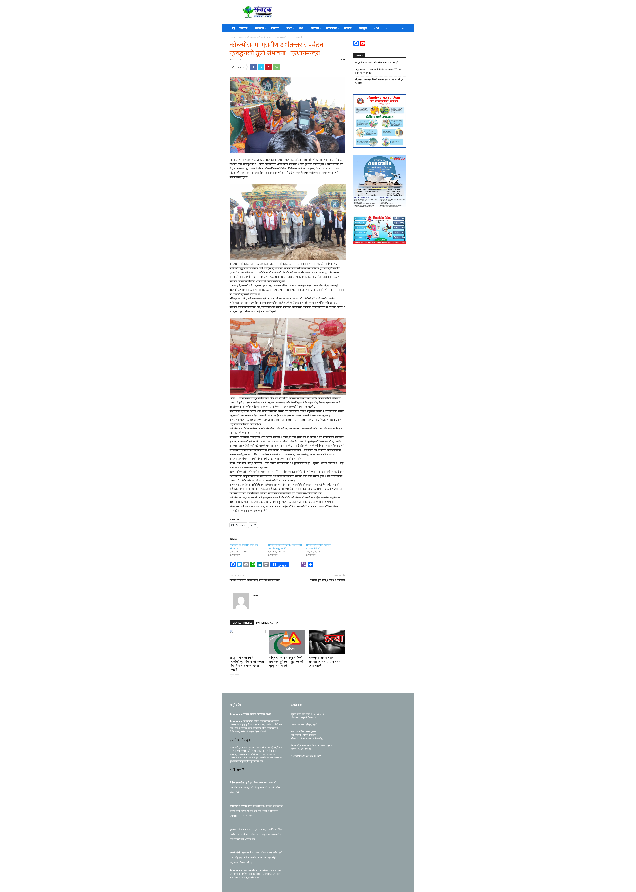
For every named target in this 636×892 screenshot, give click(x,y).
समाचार (243, 28)
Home (232, 37)
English (378, 28)
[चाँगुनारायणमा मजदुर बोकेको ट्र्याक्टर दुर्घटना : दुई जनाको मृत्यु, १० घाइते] (287, 642)
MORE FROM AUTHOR (267, 623)
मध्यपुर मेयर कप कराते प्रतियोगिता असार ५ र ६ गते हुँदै (376, 62)
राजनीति (259, 28)
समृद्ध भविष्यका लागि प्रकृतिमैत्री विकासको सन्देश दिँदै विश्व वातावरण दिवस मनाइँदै (378, 71)
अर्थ (301, 28)
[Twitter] (261, 67)
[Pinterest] (268, 67)
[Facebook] (253, 67)
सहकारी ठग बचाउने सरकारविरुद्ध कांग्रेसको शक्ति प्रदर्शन (255, 580)
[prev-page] (232, 676)
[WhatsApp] (276, 67)
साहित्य (347, 28)
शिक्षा (289, 28)
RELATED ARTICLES (242, 623)
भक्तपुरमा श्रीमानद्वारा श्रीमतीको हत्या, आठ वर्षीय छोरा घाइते (325, 661)
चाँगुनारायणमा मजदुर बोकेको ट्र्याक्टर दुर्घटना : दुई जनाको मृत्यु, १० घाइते (286, 661)
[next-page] (237, 676)
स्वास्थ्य (315, 28)
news (256, 595)
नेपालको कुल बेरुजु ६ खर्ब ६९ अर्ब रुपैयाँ (327, 580)
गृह (233, 28)
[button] (402, 28)
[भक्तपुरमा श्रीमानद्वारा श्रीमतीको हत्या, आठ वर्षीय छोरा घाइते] (327, 642)
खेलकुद (363, 28)
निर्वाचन (275, 28)
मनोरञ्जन (331, 28)
